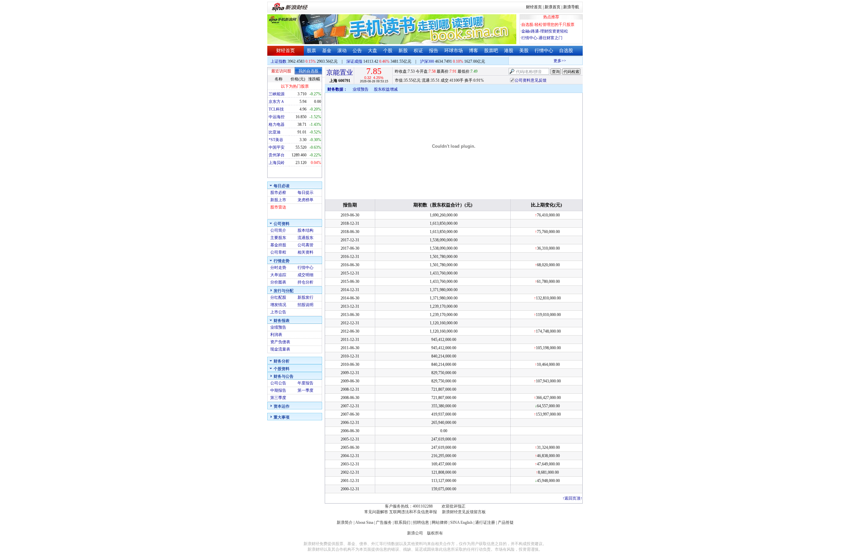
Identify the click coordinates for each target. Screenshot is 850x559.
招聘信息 (421, 522)
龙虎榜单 (305, 200)
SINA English (461, 522)
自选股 (566, 50)
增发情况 (278, 304)
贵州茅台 (277, 155)
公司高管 (305, 245)
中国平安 (277, 147)
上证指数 (279, 61)
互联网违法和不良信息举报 (413, 512)
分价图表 (278, 282)
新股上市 (278, 200)
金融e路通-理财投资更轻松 (544, 31)
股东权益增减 (386, 89)
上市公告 (278, 312)
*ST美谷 (276, 139)
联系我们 (402, 522)
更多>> (555, 60)
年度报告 (305, 383)
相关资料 (305, 252)
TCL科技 (276, 109)
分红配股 (278, 297)
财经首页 (534, 7)
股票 (311, 50)
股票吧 (491, 50)
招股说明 (305, 304)
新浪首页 (552, 7)
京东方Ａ (277, 101)
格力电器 (277, 124)
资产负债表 (280, 342)
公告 (357, 50)
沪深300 (427, 61)
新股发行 (305, 297)
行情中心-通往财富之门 (541, 38)
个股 (387, 50)
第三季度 (278, 397)
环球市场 (453, 50)
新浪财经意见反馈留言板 (464, 512)
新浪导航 (571, 7)
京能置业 (339, 72)
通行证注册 (485, 522)
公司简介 (278, 230)
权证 (418, 50)
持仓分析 (305, 282)
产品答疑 (506, 522)
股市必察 (278, 192)
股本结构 (305, 230)
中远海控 (277, 117)
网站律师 (440, 522)
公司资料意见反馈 (531, 80)
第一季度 (305, 390)
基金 (326, 50)
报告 (433, 50)
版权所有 (435, 533)
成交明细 (305, 275)
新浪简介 (345, 522)
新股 (403, 50)
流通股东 (305, 237)
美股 (524, 50)
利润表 (276, 334)
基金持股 (278, 245)
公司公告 (278, 383)
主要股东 (278, 237)
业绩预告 (278, 327)
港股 (508, 50)
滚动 (342, 50)
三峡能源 (277, 94)
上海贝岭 (277, 162)
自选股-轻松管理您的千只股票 (547, 24)
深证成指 (354, 61)
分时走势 (278, 267)
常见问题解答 (376, 512)
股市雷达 (278, 207)
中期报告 (278, 390)
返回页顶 (572, 498)
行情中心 (544, 50)
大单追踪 (278, 275)
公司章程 (278, 252)
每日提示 (305, 192)
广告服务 (384, 522)
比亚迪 (275, 132)
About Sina (364, 522)
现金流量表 (280, 349)
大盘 (372, 50)
